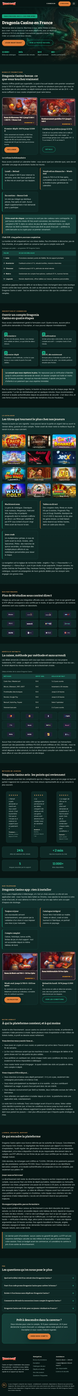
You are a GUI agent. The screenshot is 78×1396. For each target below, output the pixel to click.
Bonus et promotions (40, 1360)
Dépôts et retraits (39, 1369)
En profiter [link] (12, 1000)
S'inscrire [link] (64, 3)
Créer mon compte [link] (39, 1336)
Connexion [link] (50, 3)
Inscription (36, 1363)
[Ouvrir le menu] (74, 3)
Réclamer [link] (11, 150)
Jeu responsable (61, 1368)
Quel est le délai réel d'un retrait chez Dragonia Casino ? (28, 1278)
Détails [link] (48, 149)
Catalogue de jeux (39, 1366)
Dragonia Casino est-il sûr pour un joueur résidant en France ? (30, 1308)
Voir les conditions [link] (54, 999)
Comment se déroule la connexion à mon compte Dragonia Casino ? (32, 1301)
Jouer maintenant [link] (13, 43)
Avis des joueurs (38, 1372)
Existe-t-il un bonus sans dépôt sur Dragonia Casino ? (26, 1293)
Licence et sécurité (62, 1371)
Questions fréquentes (40, 1375)
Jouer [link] (13, 439)
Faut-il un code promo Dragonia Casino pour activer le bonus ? (30, 1286)
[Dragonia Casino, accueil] (9, 3)
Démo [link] (14, 444)
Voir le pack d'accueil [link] (40, 43)
